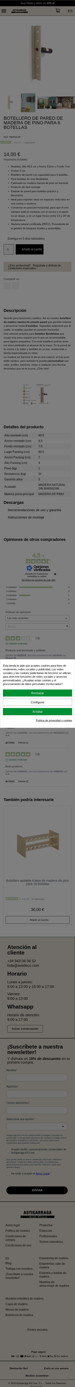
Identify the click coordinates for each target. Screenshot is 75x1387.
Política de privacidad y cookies (54, 720)
